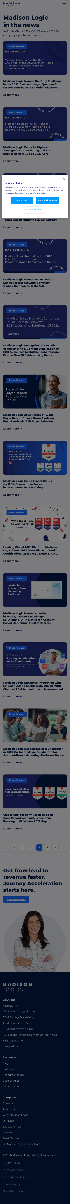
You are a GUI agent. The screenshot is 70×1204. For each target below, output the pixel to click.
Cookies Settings (34, 209)
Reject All (22, 200)
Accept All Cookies (47, 200)
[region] (35, 196)
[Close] (63, 178)
